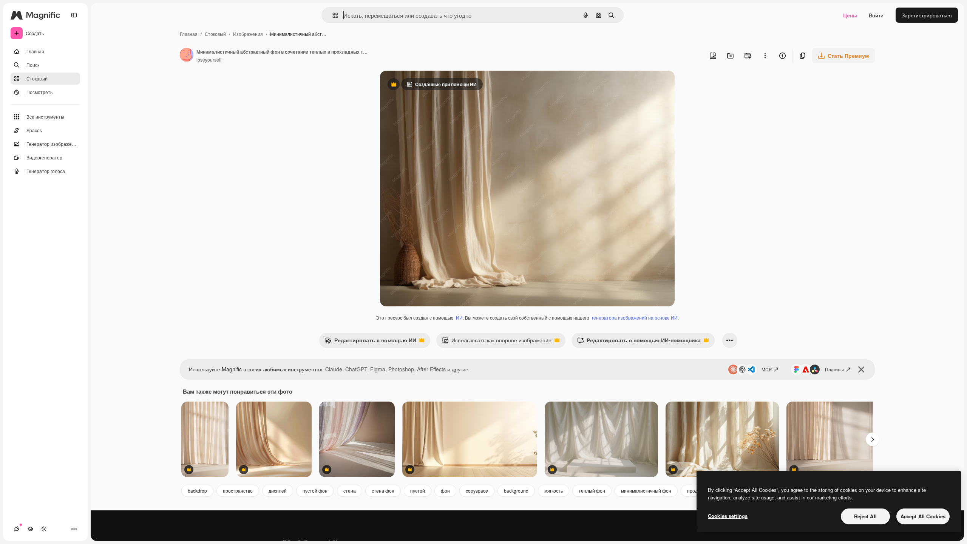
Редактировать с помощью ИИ (370, 342)
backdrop (197, 490)
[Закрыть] (861, 369)
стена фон (383, 490)
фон (445, 490)
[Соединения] (17, 529)
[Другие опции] (764, 55)
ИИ (459, 317)
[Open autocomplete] (332, 15)
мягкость (553, 490)
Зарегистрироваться (927, 15)
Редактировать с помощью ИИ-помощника (639, 342)
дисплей (278, 490)
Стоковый (215, 34)
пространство (238, 490)
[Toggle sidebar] (74, 15)
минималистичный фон (646, 490)
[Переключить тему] (44, 529)
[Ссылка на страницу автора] (186, 55)
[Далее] (872, 439)
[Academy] (30, 529)
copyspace (477, 490)
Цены (850, 15)
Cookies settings (728, 515)
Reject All (865, 516)
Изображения (248, 34)
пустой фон (315, 490)
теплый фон (592, 490)
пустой (417, 490)
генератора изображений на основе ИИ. (635, 317)
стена (349, 490)
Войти (876, 15)
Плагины (834, 369)
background (516, 490)
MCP (767, 369)
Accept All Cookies (923, 516)
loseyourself (208, 59)
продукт (695, 490)
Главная (189, 34)
